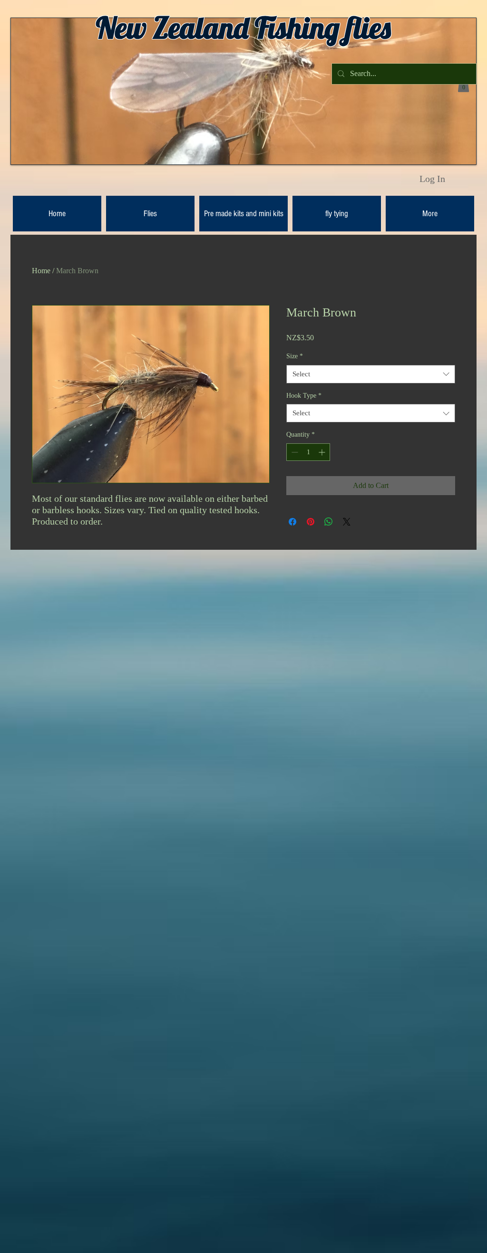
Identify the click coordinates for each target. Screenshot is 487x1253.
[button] (463, 85)
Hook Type (303, 395)
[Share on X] (346, 521)
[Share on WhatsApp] (328, 521)
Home (41, 271)
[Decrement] (294, 452)
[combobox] (370, 374)
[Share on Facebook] (292, 521)
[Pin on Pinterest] (310, 521)
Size (294, 356)
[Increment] (323, 452)
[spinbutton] (308, 452)
